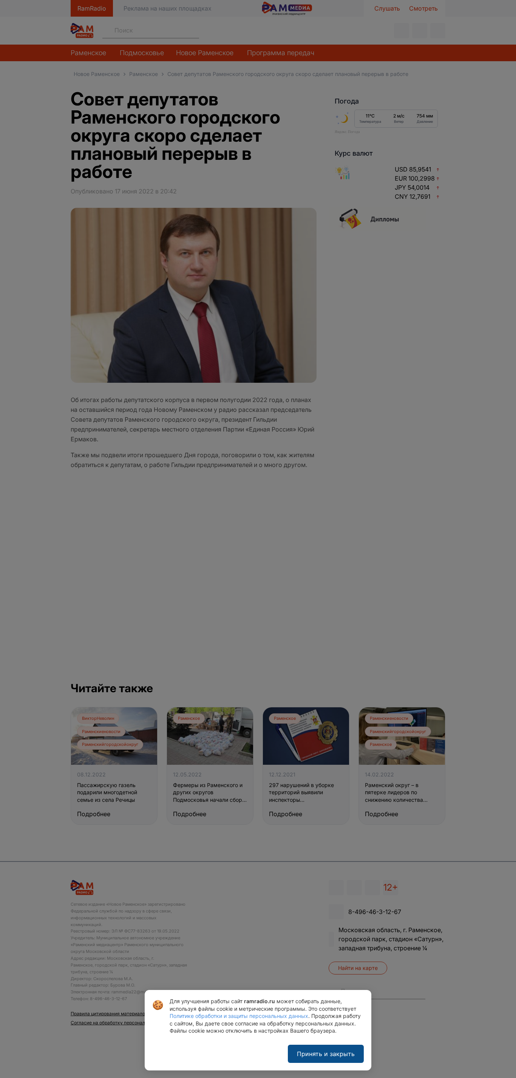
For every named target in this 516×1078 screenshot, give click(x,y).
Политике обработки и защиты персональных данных (239, 1016)
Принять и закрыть (326, 1054)
